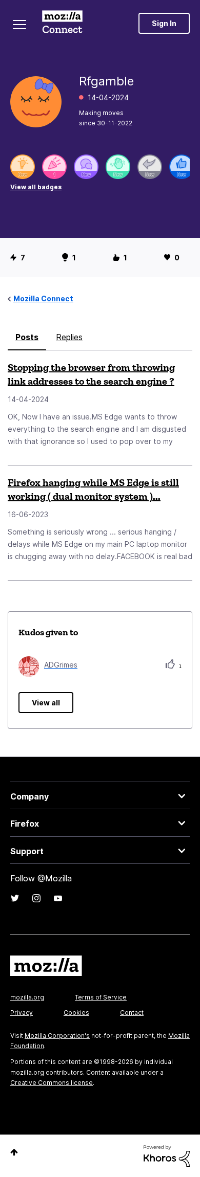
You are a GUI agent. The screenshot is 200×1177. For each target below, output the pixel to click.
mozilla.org (27, 997)
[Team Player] (181, 166)
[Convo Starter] (86, 166)
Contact (132, 1012)
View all (46, 702)
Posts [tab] (26, 337)
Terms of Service (101, 997)
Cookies (76, 1012)
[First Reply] (149, 166)
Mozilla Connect (62, 23)
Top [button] (14, 1152)
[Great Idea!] (22, 166)
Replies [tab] (69, 337)
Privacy (21, 1012)
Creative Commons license (51, 1082)
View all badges (36, 187)
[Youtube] (58, 898)
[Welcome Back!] (118, 166)
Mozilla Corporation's (57, 1035)
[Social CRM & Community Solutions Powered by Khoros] (167, 1155)
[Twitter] (14, 898)
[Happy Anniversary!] (54, 166)
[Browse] (19, 24)
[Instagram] (36, 898)
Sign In (164, 23)
